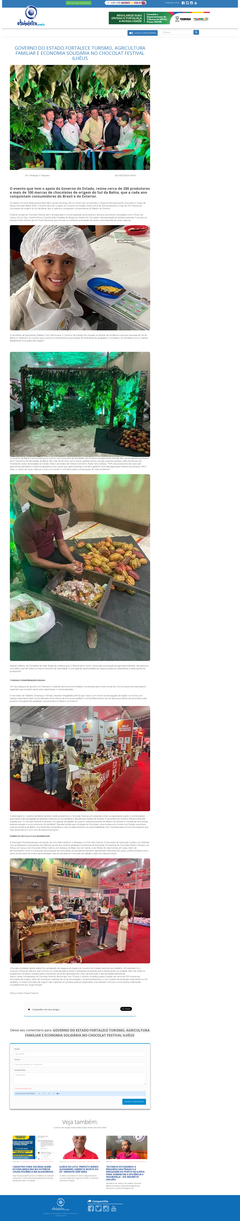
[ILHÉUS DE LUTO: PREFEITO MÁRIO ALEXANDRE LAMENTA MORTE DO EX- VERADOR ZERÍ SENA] (80, 1147)
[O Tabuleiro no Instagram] (191, 3)
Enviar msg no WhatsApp (79, 3)
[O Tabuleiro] (31, 13)
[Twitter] (98, 1208)
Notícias (16, 1162)
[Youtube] (114, 1208)
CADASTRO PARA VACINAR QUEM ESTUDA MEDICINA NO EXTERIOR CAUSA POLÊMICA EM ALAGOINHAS (33, 1169)
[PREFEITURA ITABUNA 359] (159, 18)
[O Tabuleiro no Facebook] (183, 3)
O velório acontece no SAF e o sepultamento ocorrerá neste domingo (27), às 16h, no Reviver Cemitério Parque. (79, 1178)
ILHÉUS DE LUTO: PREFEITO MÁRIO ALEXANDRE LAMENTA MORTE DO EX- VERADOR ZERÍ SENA (79, 1169)
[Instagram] (106, 1208)
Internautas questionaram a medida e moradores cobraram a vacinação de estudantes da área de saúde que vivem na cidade (33, 1178)
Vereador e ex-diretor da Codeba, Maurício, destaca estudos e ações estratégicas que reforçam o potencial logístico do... (124, 1185)
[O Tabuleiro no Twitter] (187, 3)
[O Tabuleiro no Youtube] (195, 3)
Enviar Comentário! (134, 1102)
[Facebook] (91, 1208)
